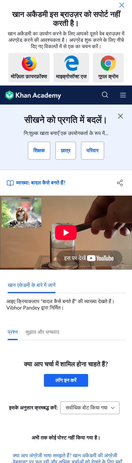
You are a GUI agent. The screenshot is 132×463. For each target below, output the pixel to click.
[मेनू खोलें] (123, 95)
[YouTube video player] (66, 233)
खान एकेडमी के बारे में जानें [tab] (31, 285)
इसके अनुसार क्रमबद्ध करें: (33, 407)
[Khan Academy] (30, 95)
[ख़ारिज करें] (122, 5)
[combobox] (90, 407)
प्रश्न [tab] (13, 332)
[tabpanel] (66, 302)
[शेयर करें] (120, 182)
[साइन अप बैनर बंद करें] (120, 116)
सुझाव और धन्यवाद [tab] (42, 332)
